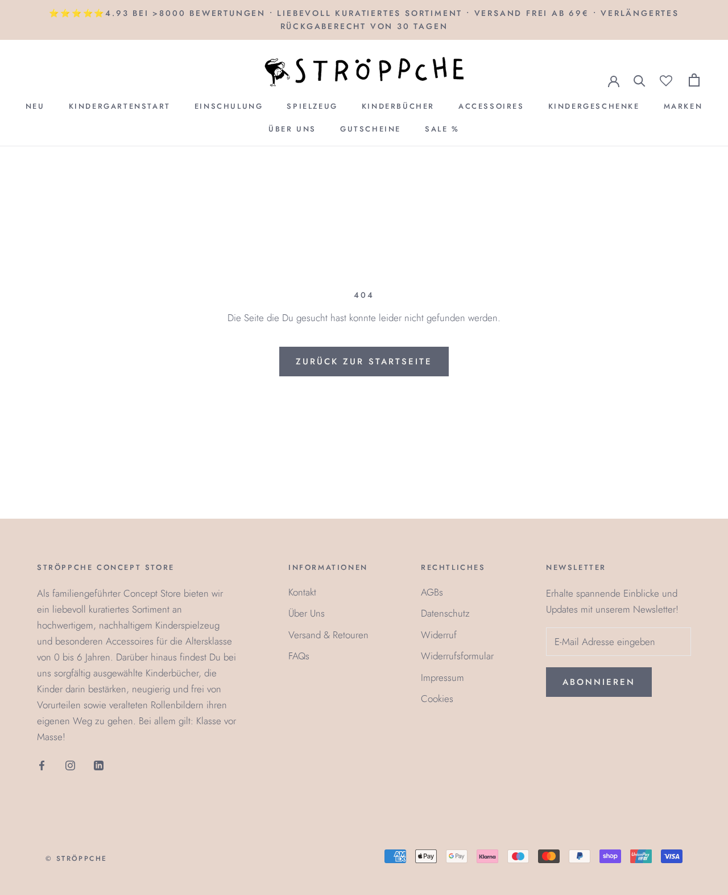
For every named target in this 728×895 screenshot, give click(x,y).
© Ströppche (76, 858)
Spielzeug (312, 106)
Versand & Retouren (328, 635)
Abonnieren (598, 682)
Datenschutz (445, 613)
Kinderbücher (398, 106)
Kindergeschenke (594, 106)
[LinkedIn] (99, 764)
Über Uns (292, 129)
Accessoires (491, 106)
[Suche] (640, 80)
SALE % (442, 129)
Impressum (442, 677)
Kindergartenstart (120, 106)
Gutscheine (370, 129)
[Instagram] (70, 764)
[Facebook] (42, 764)
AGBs (432, 592)
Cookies (437, 698)
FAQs (298, 656)
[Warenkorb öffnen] (694, 80)
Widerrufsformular (457, 656)
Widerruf (439, 635)
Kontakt (302, 592)
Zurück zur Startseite (364, 361)
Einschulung (229, 106)
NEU (35, 106)
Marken (683, 106)
